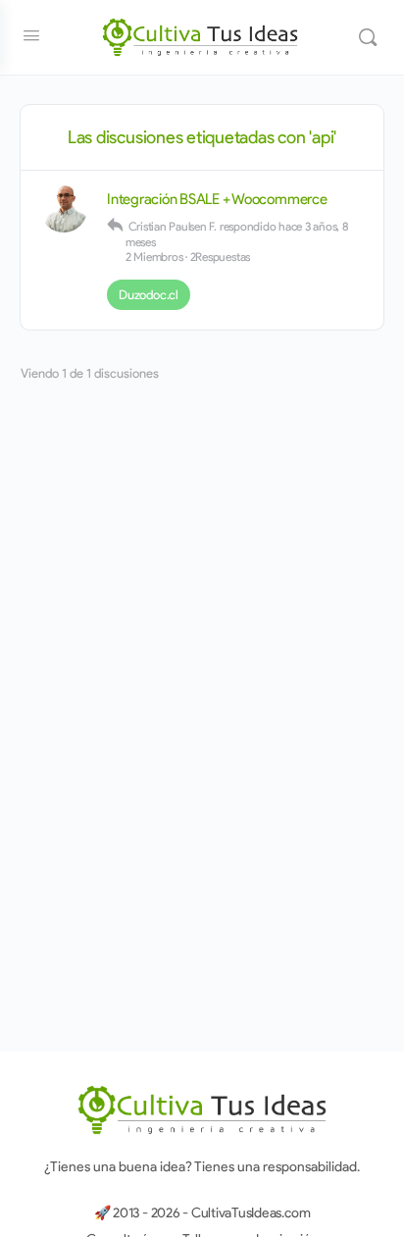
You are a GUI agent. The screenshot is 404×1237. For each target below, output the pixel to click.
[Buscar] (367, 37)
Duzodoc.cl (148, 294)
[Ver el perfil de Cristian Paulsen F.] (63, 208)
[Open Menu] (31, 35)
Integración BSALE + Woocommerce (217, 199)
